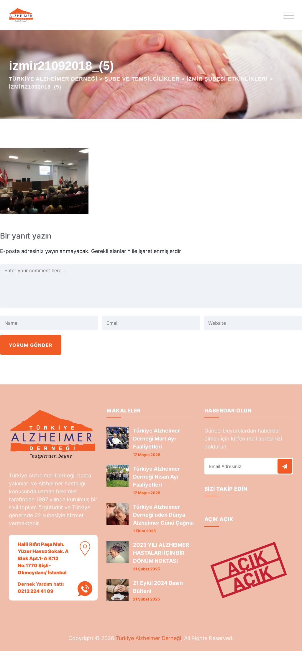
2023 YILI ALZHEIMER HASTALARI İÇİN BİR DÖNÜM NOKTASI (161, 553)
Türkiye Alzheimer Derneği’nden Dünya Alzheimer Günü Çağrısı (163, 515)
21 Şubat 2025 (146, 569)
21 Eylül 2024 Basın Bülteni (158, 587)
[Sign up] (285, 466)
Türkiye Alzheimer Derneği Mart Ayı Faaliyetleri (156, 439)
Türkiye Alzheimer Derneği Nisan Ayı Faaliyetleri (156, 477)
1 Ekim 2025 (144, 530)
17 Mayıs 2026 (146, 454)
